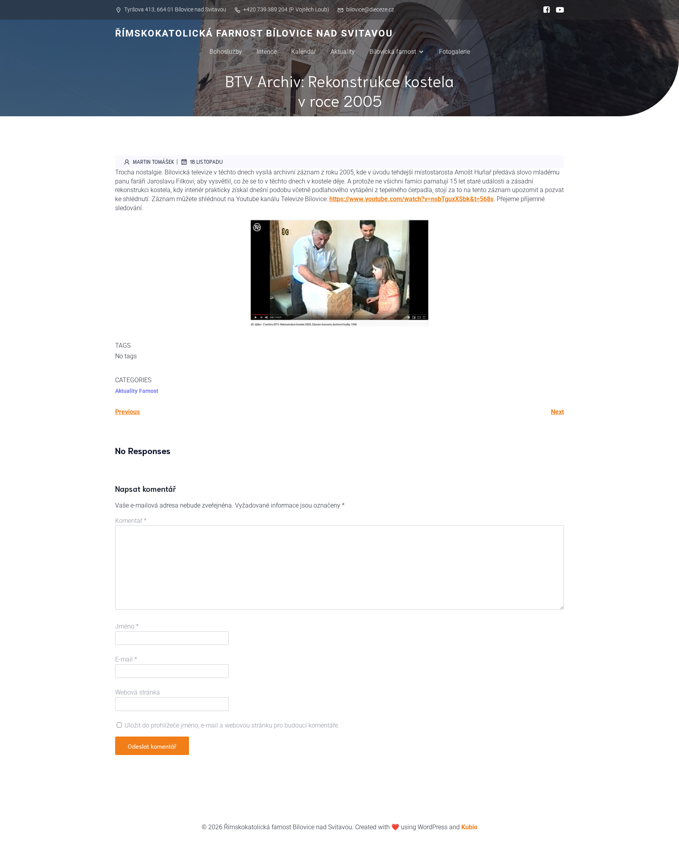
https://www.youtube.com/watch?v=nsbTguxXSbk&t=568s (411, 199)
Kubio (469, 827)
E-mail (126, 659)
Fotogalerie (454, 51)
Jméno (127, 626)
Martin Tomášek (153, 161)
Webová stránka (137, 692)
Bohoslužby (225, 51)
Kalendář (303, 51)
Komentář (131, 520)
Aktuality (342, 51)
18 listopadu (206, 161)
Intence (267, 51)
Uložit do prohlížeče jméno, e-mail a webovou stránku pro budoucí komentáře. (232, 725)
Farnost (148, 391)
